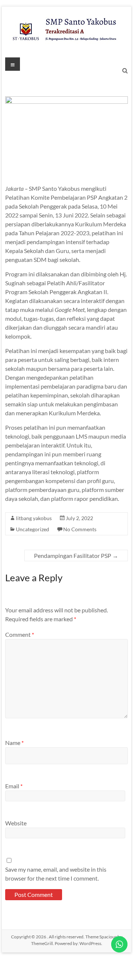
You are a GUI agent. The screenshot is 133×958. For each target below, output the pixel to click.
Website (16, 822)
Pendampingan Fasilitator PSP (76, 555)
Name (14, 742)
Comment (19, 634)
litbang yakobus (34, 518)
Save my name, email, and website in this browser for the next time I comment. (55, 874)
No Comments (79, 529)
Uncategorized (32, 529)
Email (14, 785)
